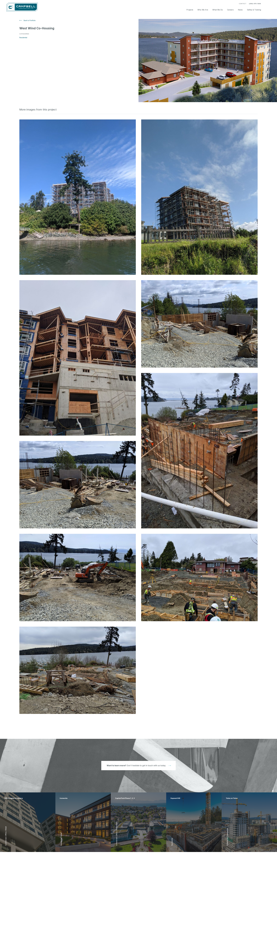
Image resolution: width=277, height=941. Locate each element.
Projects (189, 10)
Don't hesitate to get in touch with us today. (136, 765)
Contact (242, 3)
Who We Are (202, 10)
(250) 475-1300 (255, 3)
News (240, 10)
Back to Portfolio (30, 20)
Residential (23, 37)
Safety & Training (254, 10)
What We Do (217, 10)
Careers (230, 10)
